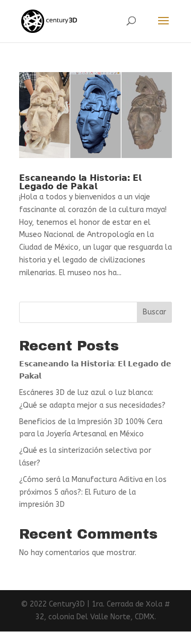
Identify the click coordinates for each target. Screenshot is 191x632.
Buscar (154, 312)
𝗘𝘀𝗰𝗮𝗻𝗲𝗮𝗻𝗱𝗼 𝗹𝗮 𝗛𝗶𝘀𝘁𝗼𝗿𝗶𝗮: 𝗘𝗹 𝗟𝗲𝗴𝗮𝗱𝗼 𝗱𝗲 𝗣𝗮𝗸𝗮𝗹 (80, 182)
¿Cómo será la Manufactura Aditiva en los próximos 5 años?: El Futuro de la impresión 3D (93, 492)
